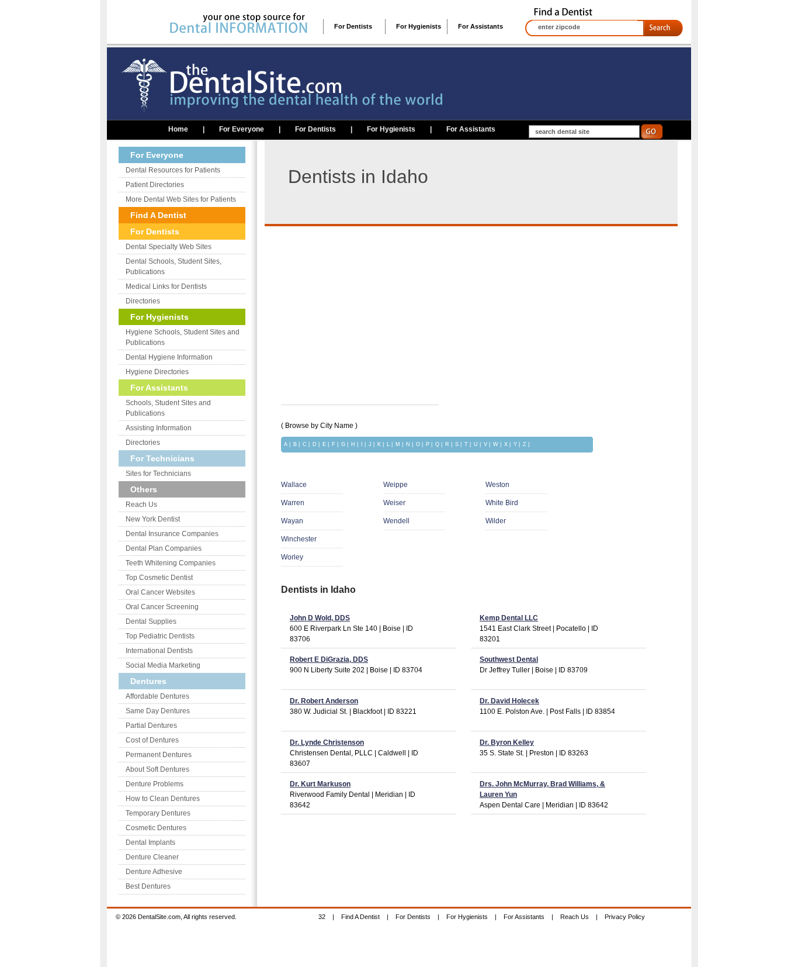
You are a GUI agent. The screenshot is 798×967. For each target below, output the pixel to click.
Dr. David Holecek (509, 701)
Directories (143, 301)
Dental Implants (150, 842)
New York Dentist (153, 519)
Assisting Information (159, 428)
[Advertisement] (379, 308)
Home (178, 129)
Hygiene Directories (157, 372)
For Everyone (241, 129)
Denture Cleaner (152, 857)
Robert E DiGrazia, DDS (329, 659)
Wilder (495, 521)
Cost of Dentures (152, 740)
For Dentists (353, 26)
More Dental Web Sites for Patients (181, 199)
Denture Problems (154, 784)
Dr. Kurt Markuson (320, 784)
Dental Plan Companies (164, 548)
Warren (292, 503)
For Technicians (162, 458)
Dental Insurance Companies (172, 534)
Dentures (148, 681)
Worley (292, 557)
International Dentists (159, 651)
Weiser (394, 503)
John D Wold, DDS (320, 618)
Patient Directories (155, 185)
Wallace (294, 485)
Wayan (292, 521)
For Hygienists (418, 26)
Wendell (396, 521)
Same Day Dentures (158, 711)
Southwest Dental (509, 659)
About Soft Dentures (157, 769)
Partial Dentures (151, 725)
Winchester (299, 539)
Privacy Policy (625, 916)
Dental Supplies (151, 621)
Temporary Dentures (158, 813)
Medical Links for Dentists (166, 286)
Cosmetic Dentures (156, 828)
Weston (497, 485)
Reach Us (141, 504)
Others (143, 489)
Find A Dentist (158, 215)
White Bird (501, 503)
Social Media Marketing (163, 665)
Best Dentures (148, 886)
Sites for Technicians (158, 473)
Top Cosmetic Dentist (159, 578)
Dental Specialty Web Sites (168, 247)
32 (321, 916)
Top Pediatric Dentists (160, 636)
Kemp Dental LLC (509, 618)
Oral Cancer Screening (162, 607)
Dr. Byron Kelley (507, 742)
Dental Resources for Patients (173, 170)
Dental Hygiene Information (169, 357)
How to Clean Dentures (163, 799)
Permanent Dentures (159, 755)
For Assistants (480, 26)
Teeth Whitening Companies (171, 563)
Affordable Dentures (157, 696)
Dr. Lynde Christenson (327, 742)
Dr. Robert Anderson (324, 701)
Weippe (395, 485)
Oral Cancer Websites (160, 592)
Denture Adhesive (154, 872)
